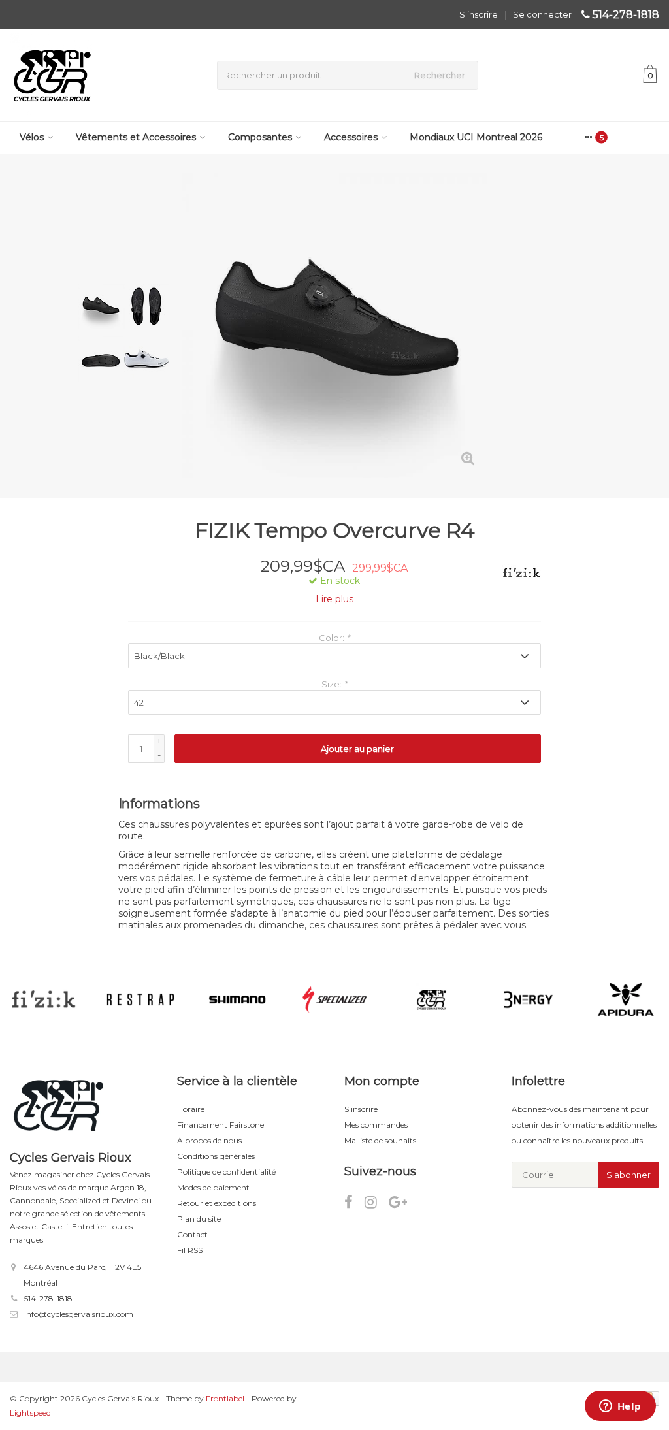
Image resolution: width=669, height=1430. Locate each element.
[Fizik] (516, 573)
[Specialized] (334, 999)
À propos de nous (209, 1140)
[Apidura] (625, 999)
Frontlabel (225, 1398)
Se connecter (542, 14)
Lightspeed (30, 1413)
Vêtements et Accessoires (136, 137)
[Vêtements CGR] (431, 999)
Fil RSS (190, 1250)
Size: (334, 684)
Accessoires (351, 137)
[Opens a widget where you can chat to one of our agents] (620, 1407)
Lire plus (334, 599)
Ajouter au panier (357, 748)
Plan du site (199, 1219)
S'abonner (628, 1174)
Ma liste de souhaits (380, 1140)
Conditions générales (216, 1156)
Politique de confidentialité (226, 1172)
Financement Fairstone (220, 1124)
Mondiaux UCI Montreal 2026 (476, 137)
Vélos (32, 137)
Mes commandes (376, 1124)
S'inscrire (478, 14)
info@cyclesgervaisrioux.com (78, 1314)
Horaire (190, 1109)
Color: (334, 637)
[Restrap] (140, 999)
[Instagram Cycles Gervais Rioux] (377, 1204)
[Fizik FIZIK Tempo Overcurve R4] (334, 325)
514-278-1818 (626, 14)
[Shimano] (237, 999)
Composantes (260, 137)
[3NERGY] (528, 999)
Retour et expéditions (216, 1203)
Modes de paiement (213, 1187)
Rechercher (439, 75)
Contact (192, 1234)
